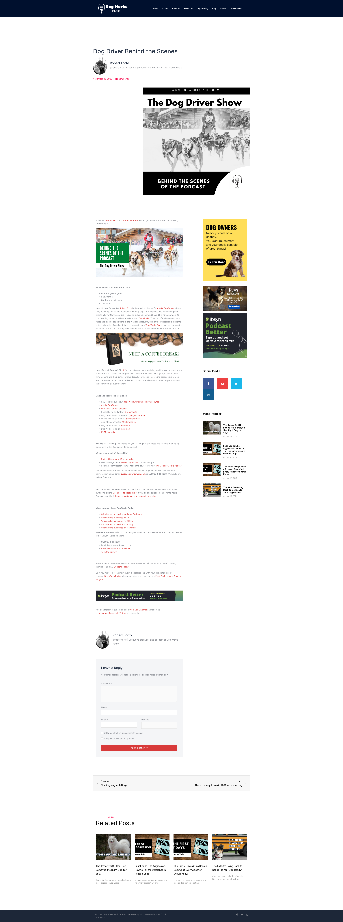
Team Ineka (144, 318)
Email (104, 719)
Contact (223, 8)
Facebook (125, 425)
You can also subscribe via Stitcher (118, 521)
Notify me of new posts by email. (118, 738)
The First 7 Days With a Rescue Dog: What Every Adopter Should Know (235, 470)
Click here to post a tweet (125, 493)
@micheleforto (133, 418)
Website (145, 719)
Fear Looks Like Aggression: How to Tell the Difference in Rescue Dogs (234, 450)
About (174, 8)
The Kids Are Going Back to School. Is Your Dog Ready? (233, 490)
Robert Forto (112, 220)
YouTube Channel (138, 609)
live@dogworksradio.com (133, 474)
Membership (236, 8)
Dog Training (202, 8)
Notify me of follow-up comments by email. (123, 733)
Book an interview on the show (115, 548)
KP (124, 370)
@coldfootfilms (129, 422)
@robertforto (131, 412)
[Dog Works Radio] (112, 8)
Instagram (125, 429)
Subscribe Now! (121, 567)
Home (155, 8)
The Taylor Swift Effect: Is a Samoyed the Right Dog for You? (234, 429)
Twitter (123, 613)
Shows (187, 8)
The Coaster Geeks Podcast (169, 465)
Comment (106, 683)
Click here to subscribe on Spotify (117, 524)
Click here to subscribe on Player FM (118, 527)
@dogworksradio (137, 415)
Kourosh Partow (130, 220)
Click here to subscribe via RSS (116, 517)
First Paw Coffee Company (114, 408)
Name (104, 707)
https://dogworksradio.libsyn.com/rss (141, 402)
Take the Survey (109, 552)
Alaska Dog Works (165, 308)
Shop (214, 8)
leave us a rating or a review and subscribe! (135, 496)
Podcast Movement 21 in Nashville (117, 459)
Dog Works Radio (154, 325)
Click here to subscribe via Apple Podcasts (121, 514)
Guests (165, 8)
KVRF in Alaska (108, 432)
